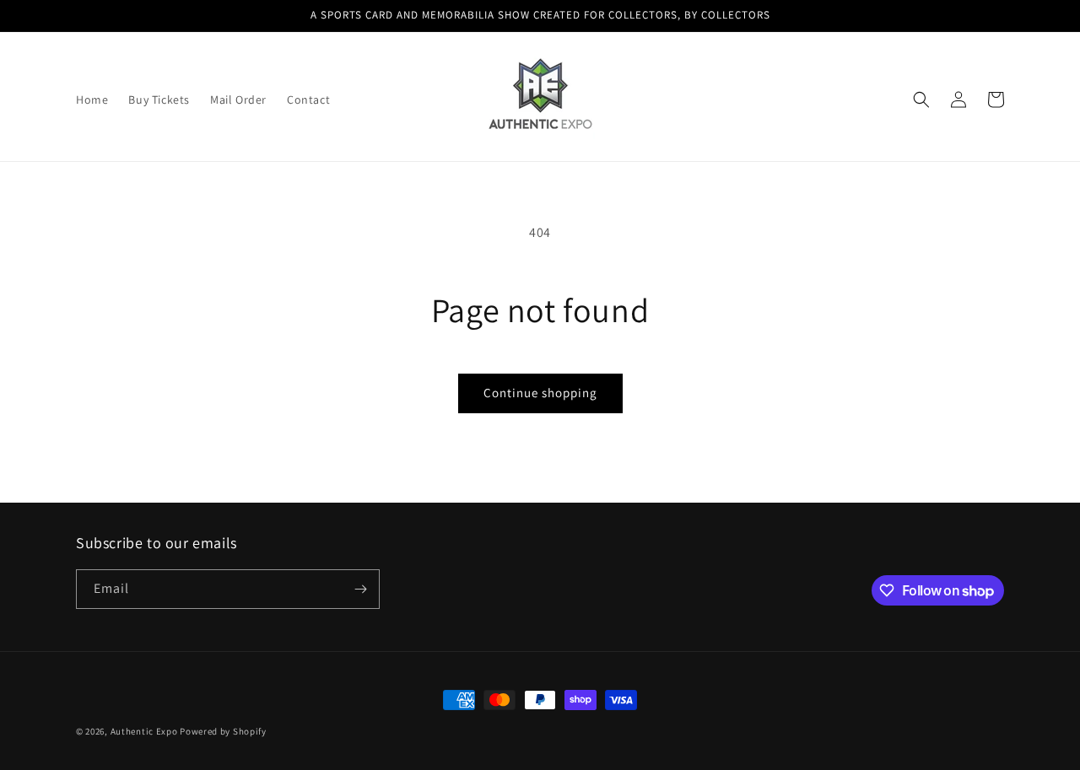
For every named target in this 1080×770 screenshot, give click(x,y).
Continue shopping (540, 393)
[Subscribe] (360, 589)
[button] (921, 99)
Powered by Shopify (223, 731)
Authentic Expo (144, 731)
